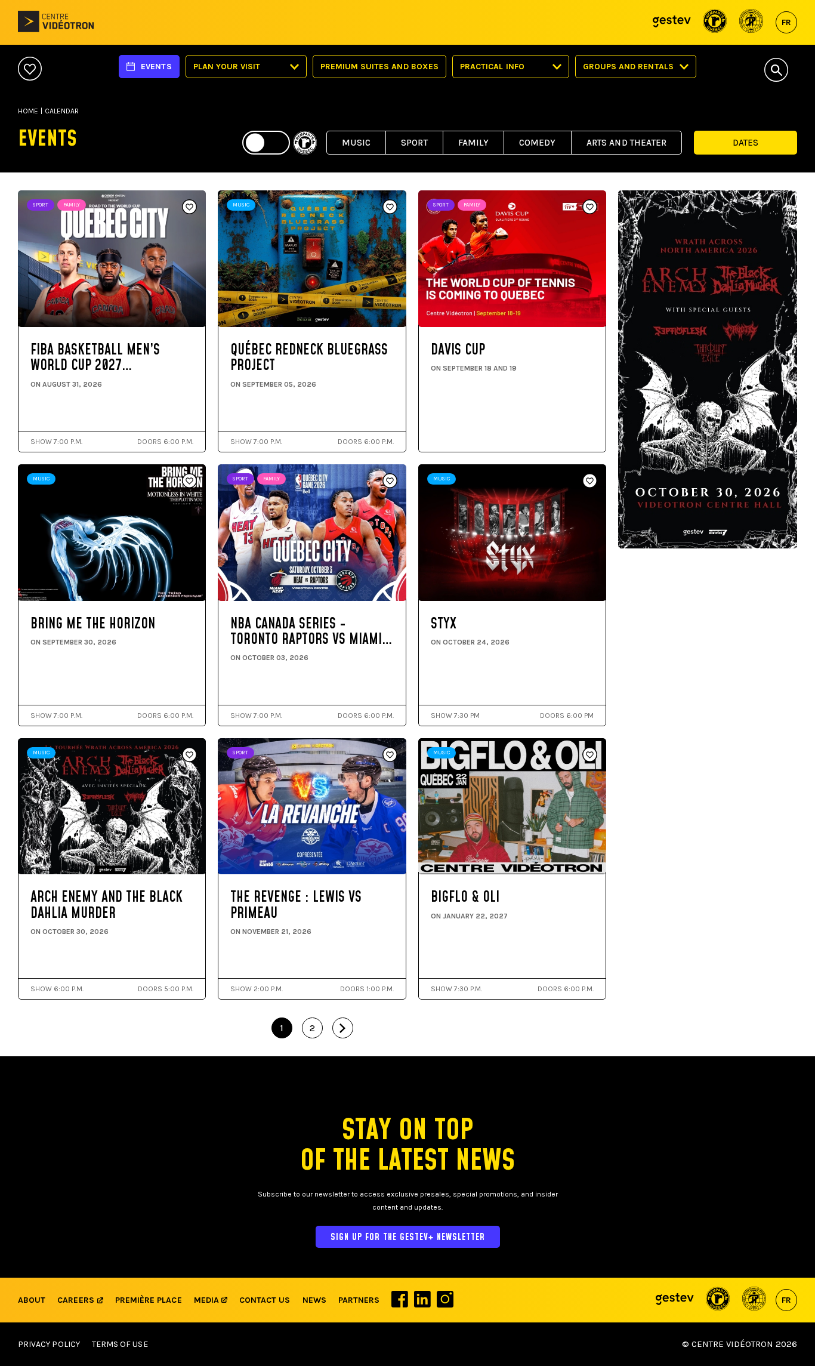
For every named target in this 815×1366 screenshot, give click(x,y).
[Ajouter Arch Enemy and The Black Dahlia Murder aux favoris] (189, 755)
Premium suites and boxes (379, 66)
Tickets (72, 322)
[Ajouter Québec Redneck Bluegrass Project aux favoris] (389, 207)
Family (473, 142)
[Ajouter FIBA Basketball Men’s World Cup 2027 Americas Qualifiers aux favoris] (189, 207)
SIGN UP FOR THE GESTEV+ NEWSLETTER (408, 1237)
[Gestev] (672, 23)
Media (207, 1300)
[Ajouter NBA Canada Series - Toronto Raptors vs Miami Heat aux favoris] (389, 481)
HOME (28, 111)
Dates (745, 142)
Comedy (537, 142)
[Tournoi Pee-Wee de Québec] (751, 22)
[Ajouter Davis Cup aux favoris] (589, 207)
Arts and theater (626, 142)
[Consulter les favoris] (30, 69)
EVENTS (156, 66)
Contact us (265, 1300)
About (31, 1300)
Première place (148, 1300)
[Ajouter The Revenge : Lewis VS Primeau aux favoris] (389, 755)
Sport (414, 142)
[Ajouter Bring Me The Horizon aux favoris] (189, 481)
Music (356, 142)
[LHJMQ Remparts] (715, 22)
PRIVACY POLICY (49, 1344)
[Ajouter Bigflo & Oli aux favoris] (589, 755)
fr (786, 22)
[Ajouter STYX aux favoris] (589, 481)
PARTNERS (358, 1300)
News (314, 1300)
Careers (75, 1300)
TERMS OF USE (120, 1344)
